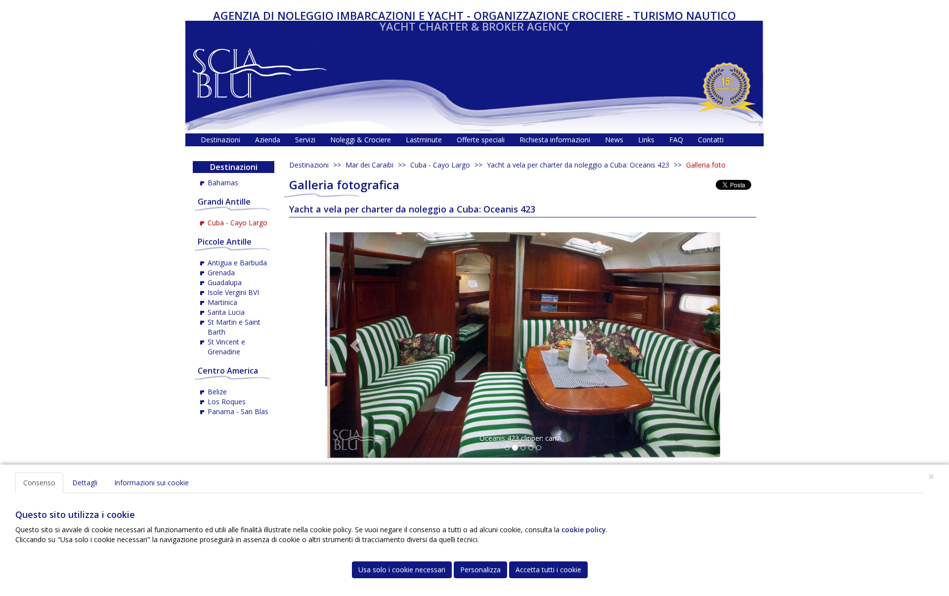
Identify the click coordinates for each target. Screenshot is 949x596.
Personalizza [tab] (480, 569)
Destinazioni (309, 165)
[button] (355, 345)
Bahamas (223, 182)
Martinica (222, 302)
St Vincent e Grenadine (226, 346)
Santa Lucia (226, 312)
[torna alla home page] (260, 70)
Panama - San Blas (238, 411)
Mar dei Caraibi (369, 165)
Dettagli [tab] (84, 482)
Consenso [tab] (39, 482)
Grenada (221, 272)
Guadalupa (225, 282)
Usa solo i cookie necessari (401, 569)
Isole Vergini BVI (233, 292)
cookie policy (583, 529)
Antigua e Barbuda (237, 262)
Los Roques (227, 401)
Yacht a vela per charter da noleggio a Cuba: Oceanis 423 (578, 165)
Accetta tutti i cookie (548, 569)
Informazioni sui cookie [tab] (151, 482)
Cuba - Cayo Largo (440, 165)
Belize (217, 391)
